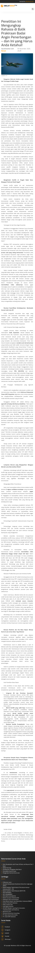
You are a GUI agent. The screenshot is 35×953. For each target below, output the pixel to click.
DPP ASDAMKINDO (7, 894)
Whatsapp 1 (7, 939)
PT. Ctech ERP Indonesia (9, 917)
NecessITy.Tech (7, 911)
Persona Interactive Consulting (11, 913)
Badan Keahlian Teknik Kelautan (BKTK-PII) (14, 891)
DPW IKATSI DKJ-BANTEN (9, 896)
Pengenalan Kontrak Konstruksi (11, 873)
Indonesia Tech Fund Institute (11, 899)
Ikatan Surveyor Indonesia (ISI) (11, 898)
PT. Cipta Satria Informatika (10, 915)
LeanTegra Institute (8, 906)
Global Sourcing (7, 868)
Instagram (7, 930)
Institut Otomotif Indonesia (10, 903)
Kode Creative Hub (8, 904)
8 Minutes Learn (7, 882)
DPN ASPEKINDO (7, 892)
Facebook (7, 927)
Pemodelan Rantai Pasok (9, 871)
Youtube (6, 936)
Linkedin (6, 933)
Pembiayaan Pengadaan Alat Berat (12, 869)
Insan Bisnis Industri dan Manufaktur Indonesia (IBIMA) (17, 901)
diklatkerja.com (30, 1)
